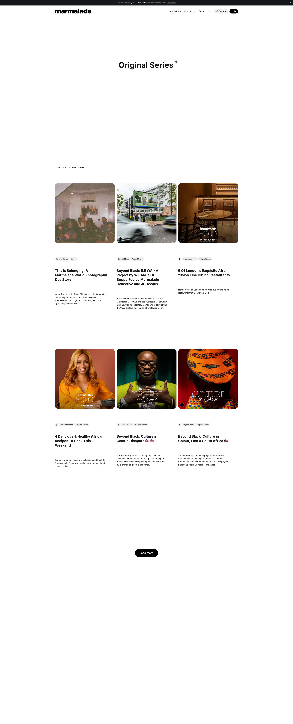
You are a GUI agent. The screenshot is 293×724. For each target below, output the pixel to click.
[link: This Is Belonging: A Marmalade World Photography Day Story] (85, 242)
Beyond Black (123, 259)
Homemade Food (190, 259)
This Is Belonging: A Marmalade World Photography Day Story (81, 275)
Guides (202, 11)
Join (234, 11)
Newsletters (175, 11)
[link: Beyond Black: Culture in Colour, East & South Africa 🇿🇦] (208, 408)
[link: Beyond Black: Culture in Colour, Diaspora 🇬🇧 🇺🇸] (146, 408)
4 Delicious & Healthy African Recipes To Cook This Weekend (79, 440)
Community (189, 11)
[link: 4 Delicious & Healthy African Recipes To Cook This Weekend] (85, 408)
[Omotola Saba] (58, 239)
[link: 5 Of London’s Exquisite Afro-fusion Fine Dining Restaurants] (208, 242)
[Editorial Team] (120, 239)
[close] (290, 3)
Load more (146, 553)
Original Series (62, 259)
